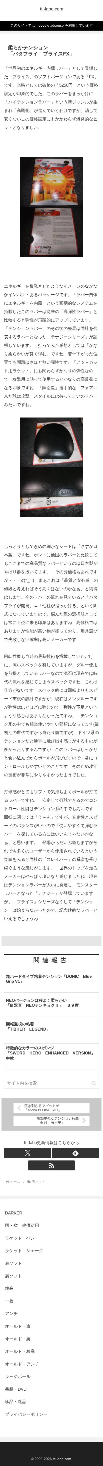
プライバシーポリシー (26, 1414)
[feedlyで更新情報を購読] (75, 1153)
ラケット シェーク (24, 1250)
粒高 (9, 1288)
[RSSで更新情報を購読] (51, 1165)
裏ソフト (13, 1276)
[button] (94, 1083)
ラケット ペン (20, 1238)
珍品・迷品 (15, 1401)
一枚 (11, 1301)
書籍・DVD (15, 1389)
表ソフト (13, 1263)
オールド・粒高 (20, 1351)
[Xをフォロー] (27, 1153)
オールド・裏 (17, 1339)
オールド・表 (17, 1326)
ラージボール (17, 1376)
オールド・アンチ (22, 1364)
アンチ (11, 1313)
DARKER (13, 1213)
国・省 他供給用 (22, 1225)
